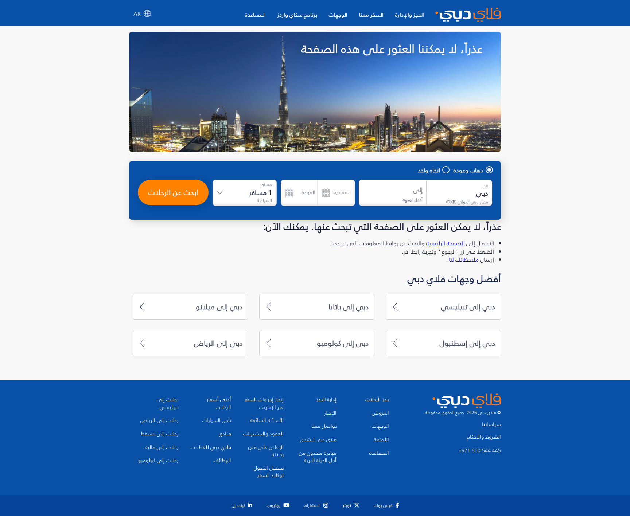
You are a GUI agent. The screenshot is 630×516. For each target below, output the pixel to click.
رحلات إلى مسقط (159, 434)
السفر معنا (371, 15)
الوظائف (222, 460)
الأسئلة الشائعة (267, 420)
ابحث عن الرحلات (173, 192)
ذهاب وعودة (468, 170)
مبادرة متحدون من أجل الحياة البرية (318, 457)
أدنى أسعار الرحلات (219, 403)
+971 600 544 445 (480, 450)
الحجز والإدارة (409, 15)
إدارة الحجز (326, 399)
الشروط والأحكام (484, 437)
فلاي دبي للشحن (318, 439)
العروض (380, 413)
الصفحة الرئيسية (445, 243)
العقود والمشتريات (263, 434)
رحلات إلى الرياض (159, 420)
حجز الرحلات (377, 399)
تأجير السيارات (216, 420)
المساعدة (255, 15)
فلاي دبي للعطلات (211, 447)
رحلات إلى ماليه (161, 447)
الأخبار (330, 413)
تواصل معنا (324, 426)
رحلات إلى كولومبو (158, 460)
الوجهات (338, 15)
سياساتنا (491, 424)
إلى (418, 190)
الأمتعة (381, 439)
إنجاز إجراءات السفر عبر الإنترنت (264, 403)
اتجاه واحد (429, 170)
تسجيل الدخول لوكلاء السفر (269, 472)
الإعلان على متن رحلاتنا (266, 451)
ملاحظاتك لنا (464, 259)
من (485, 186)
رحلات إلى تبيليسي (167, 403)
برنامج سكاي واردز (297, 15)
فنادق (225, 434)
